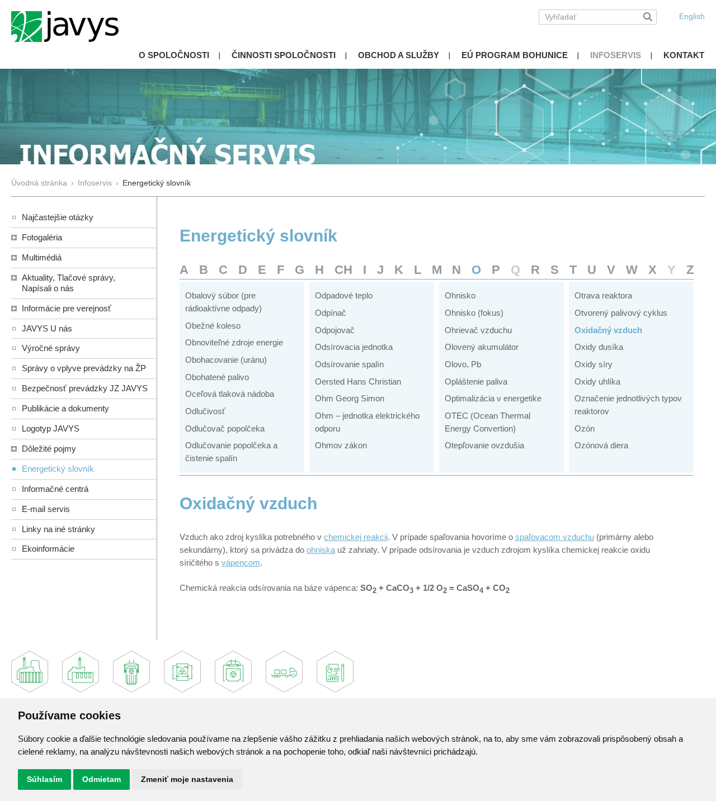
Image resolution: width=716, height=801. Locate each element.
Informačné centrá (55, 489)
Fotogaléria (42, 237)
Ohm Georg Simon (349, 398)
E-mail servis (46, 509)
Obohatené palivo (217, 377)
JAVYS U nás (47, 328)
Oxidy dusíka (598, 347)
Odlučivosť (205, 411)
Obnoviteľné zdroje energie (234, 342)
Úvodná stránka (39, 183)
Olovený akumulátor (482, 347)
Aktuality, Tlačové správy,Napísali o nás (68, 283)
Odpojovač (335, 330)
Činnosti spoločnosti (284, 55)
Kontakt (683, 55)
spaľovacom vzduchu (554, 537)
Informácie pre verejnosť (66, 308)
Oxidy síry (593, 364)
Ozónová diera (601, 445)
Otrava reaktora (603, 295)
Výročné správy (51, 348)
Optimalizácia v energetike (493, 398)
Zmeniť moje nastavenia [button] (187, 779)
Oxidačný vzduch (608, 330)
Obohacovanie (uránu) (226, 359)
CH (343, 270)
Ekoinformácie (48, 548)
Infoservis (615, 55)
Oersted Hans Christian (358, 381)
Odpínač (330, 312)
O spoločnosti (174, 55)
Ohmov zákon (341, 445)
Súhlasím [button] (44, 779)
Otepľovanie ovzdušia (484, 445)
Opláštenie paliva (476, 381)
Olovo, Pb (463, 364)
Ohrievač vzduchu (478, 330)
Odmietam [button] (101, 779)
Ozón (584, 428)
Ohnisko (460, 295)
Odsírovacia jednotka (354, 347)
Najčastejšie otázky (57, 217)
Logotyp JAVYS (50, 428)
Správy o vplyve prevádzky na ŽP (84, 368)
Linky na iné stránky (58, 529)
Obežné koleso (213, 325)
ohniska (321, 549)
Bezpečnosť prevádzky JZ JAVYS (85, 388)
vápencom (241, 562)
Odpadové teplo (344, 295)
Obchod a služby (398, 55)
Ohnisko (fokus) (474, 312)
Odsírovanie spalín (349, 364)
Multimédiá (42, 257)
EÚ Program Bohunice (514, 55)
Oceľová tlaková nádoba (229, 394)
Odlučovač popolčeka (225, 428)
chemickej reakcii (356, 537)
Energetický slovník (58, 468)
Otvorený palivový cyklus (620, 312)
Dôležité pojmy (49, 448)
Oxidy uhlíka (597, 381)
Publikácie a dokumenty (65, 408)
